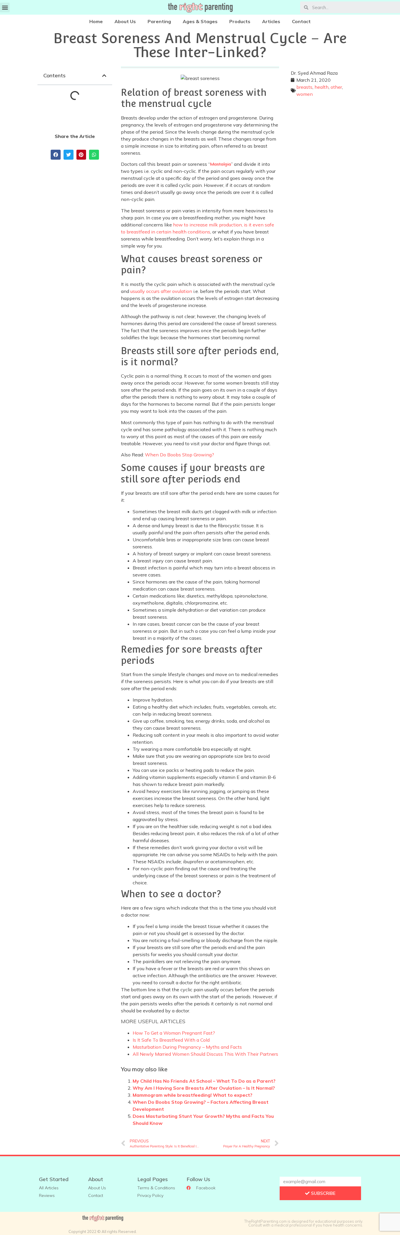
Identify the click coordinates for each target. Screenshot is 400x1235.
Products (239, 21)
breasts (304, 87)
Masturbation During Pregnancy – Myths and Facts (187, 1047)
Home (96, 21)
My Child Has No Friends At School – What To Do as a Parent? (204, 1081)
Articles (271, 21)
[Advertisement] (325, 191)
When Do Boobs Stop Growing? (179, 455)
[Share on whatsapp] (94, 155)
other (336, 87)
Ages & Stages (200, 21)
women (304, 94)
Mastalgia (220, 164)
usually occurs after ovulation (161, 291)
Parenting (159, 21)
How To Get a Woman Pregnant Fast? (174, 1033)
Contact (301, 21)
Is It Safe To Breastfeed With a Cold (171, 1040)
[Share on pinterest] (81, 155)
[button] (5, 7)
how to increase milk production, (208, 225)
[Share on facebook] (56, 155)
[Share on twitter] (68, 155)
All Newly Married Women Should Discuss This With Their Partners (205, 1054)
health (321, 87)
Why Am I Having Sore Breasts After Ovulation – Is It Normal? (204, 1088)
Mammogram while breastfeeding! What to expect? (192, 1095)
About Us (125, 21)
